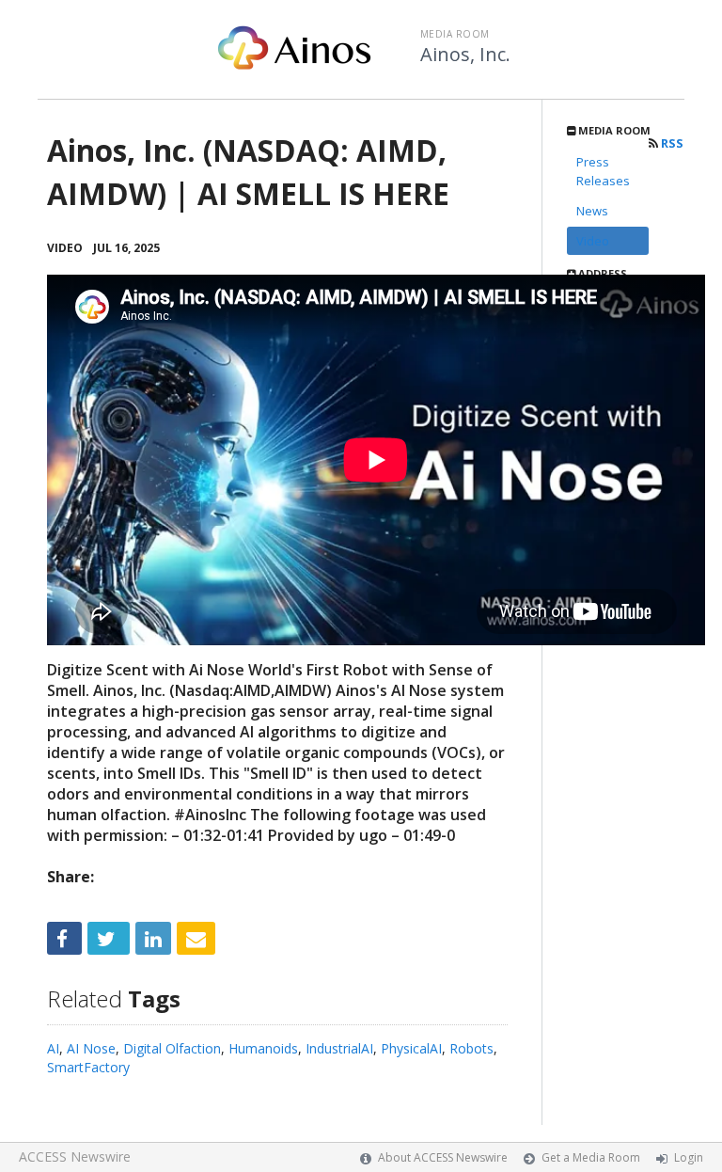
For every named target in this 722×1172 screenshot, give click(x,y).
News (592, 210)
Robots (471, 1048)
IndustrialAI (339, 1048)
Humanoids (263, 1048)
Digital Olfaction (172, 1048)
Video (592, 240)
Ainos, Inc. (465, 54)
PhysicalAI (411, 1048)
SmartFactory (88, 1067)
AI (53, 1048)
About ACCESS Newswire (443, 1157)
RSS (670, 143)
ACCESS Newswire (75, 1156)
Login (688, 1157)
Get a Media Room (591, 1157)
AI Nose (91, 1048)
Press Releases (603, 171)
